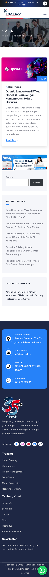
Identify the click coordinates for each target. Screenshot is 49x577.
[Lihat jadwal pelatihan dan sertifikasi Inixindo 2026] (24, 163)
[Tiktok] (40, 444)
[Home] (12, 12)
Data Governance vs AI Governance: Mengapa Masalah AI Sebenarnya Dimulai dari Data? (24, 213)
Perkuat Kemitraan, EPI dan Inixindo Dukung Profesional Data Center (24, 225)
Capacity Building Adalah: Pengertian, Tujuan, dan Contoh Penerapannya (22, 251)
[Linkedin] (34, 444)
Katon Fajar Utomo (15, 291)
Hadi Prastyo (14, 86)
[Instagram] (22, 444)
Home (5, 35)
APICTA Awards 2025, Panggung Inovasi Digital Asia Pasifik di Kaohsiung (23, 237)
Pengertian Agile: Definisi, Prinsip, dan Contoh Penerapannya (23, 262)
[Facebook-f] (16, 444)
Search (9, 177)
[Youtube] (28, 444)
